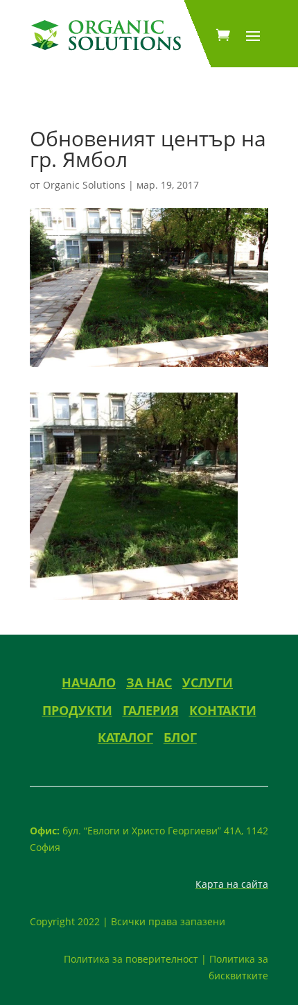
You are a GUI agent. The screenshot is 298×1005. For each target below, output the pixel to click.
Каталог (125, 737)
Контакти (222, 710)
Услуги (207, 682)
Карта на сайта (231, 884)
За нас (149, 682)
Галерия (151, 710)
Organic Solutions (84, 184)
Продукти (77, 710)
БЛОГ (180, 737)
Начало (89, 682)
